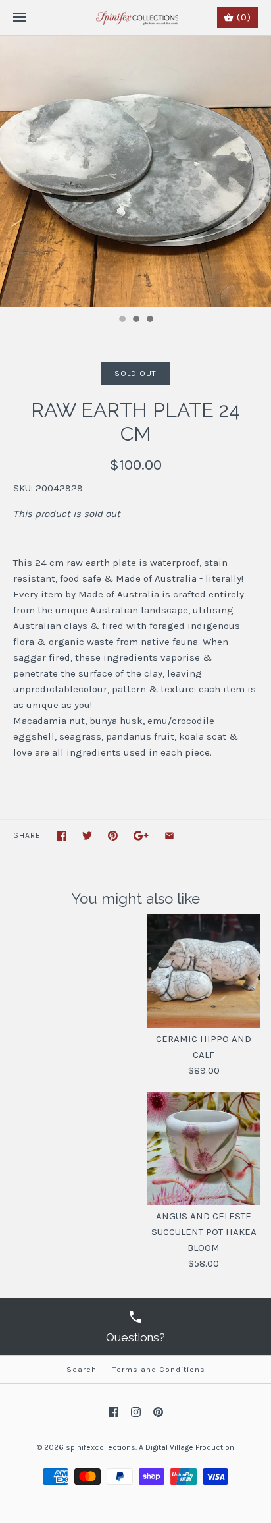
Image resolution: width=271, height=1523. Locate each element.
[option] (135, 171)
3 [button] (149, 320)
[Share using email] (169, 836)
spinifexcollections (101, 1447)
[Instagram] (136, 1412)
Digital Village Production (189, 1447)
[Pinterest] (158, 1412)
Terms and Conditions (158, 1369)
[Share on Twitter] (87, 836)
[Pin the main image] (113, 836)
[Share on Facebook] (61, 836)
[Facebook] (113, 1412)
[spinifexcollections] (135, 17)
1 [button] (121, 320)
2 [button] (135, 320)
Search (81, 1369)
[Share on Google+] (141, 836)
